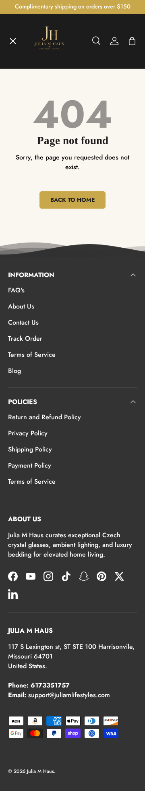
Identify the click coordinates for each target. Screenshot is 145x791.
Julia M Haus (40, 771)
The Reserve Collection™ (51, 201)
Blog (14, 370)
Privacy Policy (28, 433)
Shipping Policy (30, 449)
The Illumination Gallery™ (53, 143)
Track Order (25, 338)
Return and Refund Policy (44, 417)
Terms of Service (32, 354)
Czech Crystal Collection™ (53, 172)
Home (23, 54)
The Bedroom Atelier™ (48, 113)
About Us (21, 306)
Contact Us (23, 322)
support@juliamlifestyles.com (69, 695)
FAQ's (16, 290)
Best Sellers (32, 231)
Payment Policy (29, 465)
